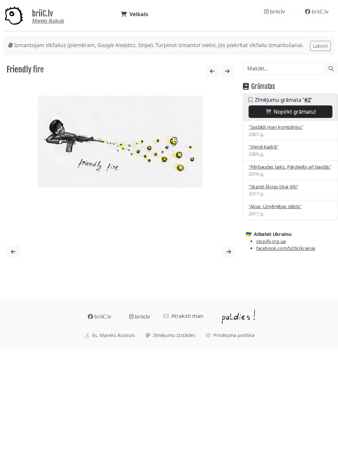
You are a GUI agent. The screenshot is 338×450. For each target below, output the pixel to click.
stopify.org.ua (271, 241)
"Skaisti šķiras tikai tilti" (273, 186)
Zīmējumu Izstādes (173, 335)
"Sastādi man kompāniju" (276, 127)
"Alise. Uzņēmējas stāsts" (275, 206)
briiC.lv (42, 13)
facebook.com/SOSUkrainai (285, 248)
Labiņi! (320, 46)
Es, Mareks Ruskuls (113, 335)
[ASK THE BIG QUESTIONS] (227, 71)
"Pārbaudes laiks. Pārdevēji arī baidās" (290, 167)
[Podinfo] (212, 71)
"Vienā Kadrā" (263, 147)
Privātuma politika (233, 335)
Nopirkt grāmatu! (293, 111)
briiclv (277, 11)
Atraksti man (186, 316)
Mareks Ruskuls (48, 20)
